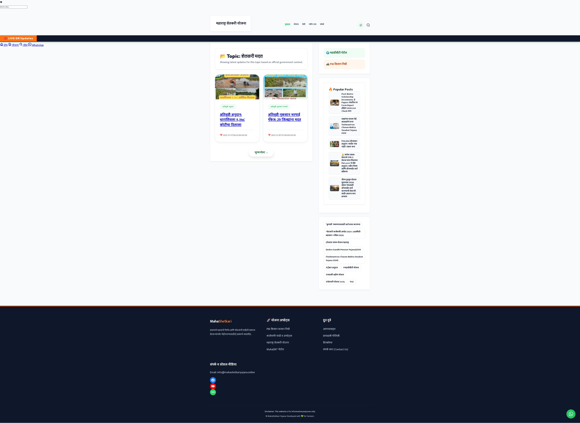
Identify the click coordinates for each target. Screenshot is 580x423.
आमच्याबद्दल (329, 329)
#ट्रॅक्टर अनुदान (332, 267)
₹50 (352, 282)
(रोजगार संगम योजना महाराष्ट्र (337, 242)
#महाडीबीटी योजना (351, 267)
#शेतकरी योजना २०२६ (335, 282)
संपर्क (322, 24)
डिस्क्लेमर (327, 343)
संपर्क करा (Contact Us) (335, 349)
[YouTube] (213, 386)
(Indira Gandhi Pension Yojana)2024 (343, 250)
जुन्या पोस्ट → (261, 152)
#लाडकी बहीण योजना (335, 275)
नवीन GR (312, 24)
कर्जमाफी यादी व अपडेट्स (279, 336)
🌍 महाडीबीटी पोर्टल (336, 53)
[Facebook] (213, 380)
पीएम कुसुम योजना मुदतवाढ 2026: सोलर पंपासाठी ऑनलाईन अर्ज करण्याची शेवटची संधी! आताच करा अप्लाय (349, 188)
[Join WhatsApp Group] (570, 413)
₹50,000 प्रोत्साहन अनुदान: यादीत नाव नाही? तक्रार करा (349, 144)
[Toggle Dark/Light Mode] (361, 25)
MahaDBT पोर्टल (275, 349)
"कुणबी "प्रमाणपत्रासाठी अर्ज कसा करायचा (343, 224)
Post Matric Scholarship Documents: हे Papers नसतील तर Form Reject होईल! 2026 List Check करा (350, 103)
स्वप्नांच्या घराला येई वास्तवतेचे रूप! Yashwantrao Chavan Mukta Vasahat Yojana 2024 (349, 126)
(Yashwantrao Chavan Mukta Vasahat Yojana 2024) (344, 258)
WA (213, 392)
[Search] (368, 25)
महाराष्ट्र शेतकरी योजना (278, 343)
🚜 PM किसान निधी (336, 64)
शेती (303, 24)
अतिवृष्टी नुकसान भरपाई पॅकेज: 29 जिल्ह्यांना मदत (284, 117)
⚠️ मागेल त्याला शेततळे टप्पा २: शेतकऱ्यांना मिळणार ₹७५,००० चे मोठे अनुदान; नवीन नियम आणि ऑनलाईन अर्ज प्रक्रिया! (350, 163)
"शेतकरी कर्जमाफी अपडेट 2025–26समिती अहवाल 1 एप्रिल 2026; (343, 233)
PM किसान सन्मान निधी (278, 329)
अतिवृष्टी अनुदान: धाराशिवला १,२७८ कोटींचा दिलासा (232, 120)
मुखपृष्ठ (287, 24)
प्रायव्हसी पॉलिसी (331, 336)
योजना (296, 24)
